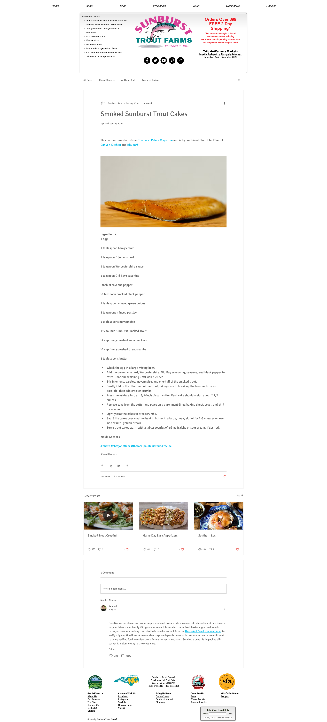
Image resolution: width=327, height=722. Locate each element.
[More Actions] (224, 608)
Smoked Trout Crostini (102, 535)
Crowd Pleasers (106, 80)
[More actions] (224, 103)
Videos (121, 707)
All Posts (87, 80)
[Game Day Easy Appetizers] (163, 516)
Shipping (160, 702)
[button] (239, 80)
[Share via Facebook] (102, 465)
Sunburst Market (164, 699)
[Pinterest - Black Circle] (172, 60)
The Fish (92, 702)
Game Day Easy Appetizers (160, 535)
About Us (92, 696)
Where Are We (198, 699)
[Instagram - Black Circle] (180, 60)
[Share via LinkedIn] (118, 465)
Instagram (123, 699)
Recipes (225, 696)
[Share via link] (127, 465)
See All (240, 495)
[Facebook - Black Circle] (147, 60)
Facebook (123, 696)
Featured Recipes (150, 80)
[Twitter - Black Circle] (155, 60)
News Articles (125, 705)
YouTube (122, 702)
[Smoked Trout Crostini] (108, 516)
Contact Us (93, 705)
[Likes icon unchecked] (111, 656)
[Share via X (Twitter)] (110, 465)
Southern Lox (206, 535)
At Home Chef (128, 80)
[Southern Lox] (218, 516)
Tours (193, 696)
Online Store (162, 696)
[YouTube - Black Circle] (163, 60)
